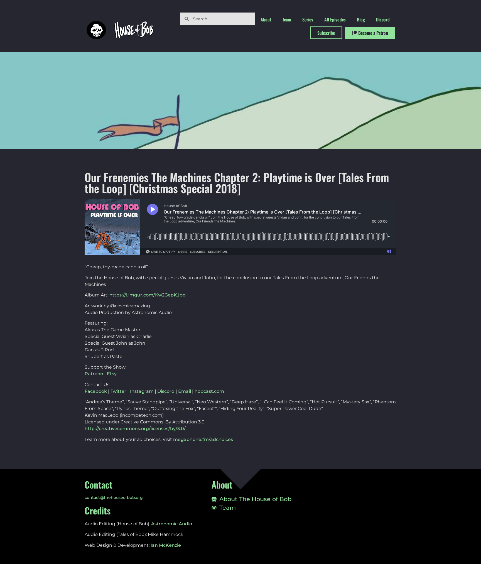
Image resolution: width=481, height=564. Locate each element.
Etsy (112, 373)
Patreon (94, 373)
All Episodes (335, 19)
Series (307, 19)
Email (184, 391)
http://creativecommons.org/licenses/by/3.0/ (135, 428)
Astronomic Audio (171, 523)
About (266, 19)
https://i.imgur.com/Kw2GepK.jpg (147, 295)
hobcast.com (209, 391)
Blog (361, 19)
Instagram (142, 391)
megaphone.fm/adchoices (203, 439)
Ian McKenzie (166, 545)
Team (286, 19)
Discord (383, 19)
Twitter (118, 391)
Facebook (96, 391)
